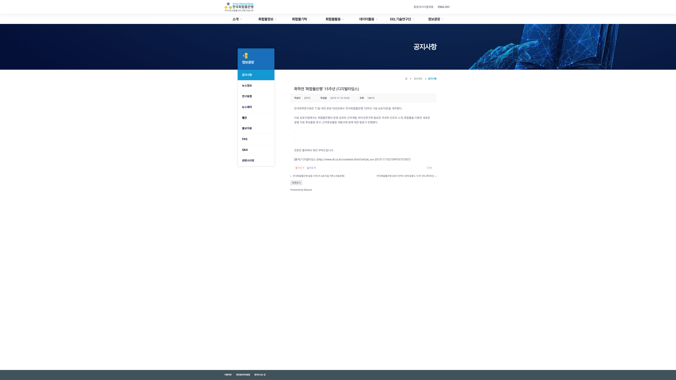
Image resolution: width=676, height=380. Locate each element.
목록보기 (296, 182)
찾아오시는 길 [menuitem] (259, 374)
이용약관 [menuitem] (227, 374)
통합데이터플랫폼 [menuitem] (423, 7)
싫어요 (311, 167)
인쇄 (429, 167)
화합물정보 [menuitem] (265, 19)
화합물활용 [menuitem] (333, 19)
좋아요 (299, 167)
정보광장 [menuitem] (434, 19)
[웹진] (256, 118)
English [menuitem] (443, 7)
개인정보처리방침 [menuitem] (243, 374)
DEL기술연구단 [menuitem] (400, 19)
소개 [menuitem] (236, 19)
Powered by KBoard (301, 189)
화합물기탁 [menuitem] (299, 19)
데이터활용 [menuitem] (366, 19)
